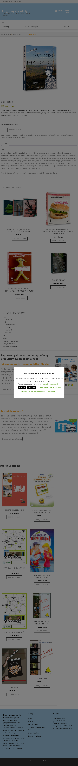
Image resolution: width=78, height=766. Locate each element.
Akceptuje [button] (22, 387)
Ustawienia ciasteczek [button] (50, 384)
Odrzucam (32, 387)
